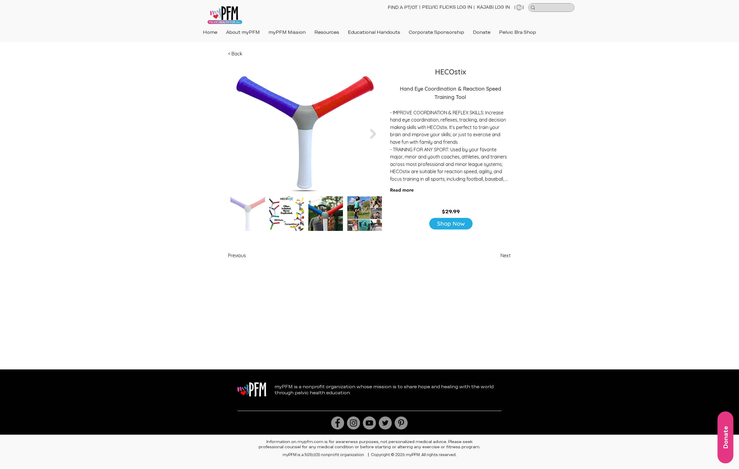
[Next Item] (373, 134)
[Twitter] (385, 422)
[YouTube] (369, 422)
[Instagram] (353, 422)
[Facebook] (337, 422)
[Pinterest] (401, 422)
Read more (402, 190)
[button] (374, 32)
